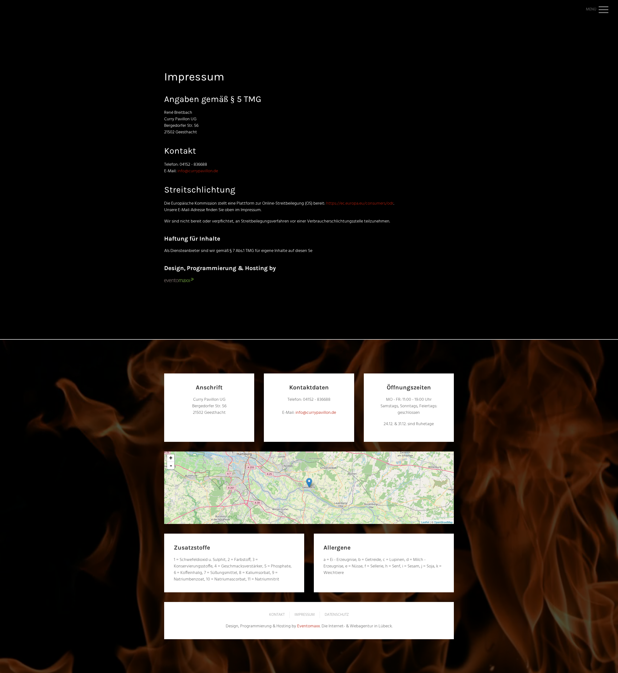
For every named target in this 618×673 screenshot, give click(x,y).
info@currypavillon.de (197, 171)
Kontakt (277, 615)
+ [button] (170, 458)
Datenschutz (337, 615)
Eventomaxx (308, 626)
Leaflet (425, 522)
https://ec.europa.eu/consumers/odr (359, 203)
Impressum (305, 615)
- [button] (171, 465)
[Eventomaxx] (179, 280)
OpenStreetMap (443, 522)
